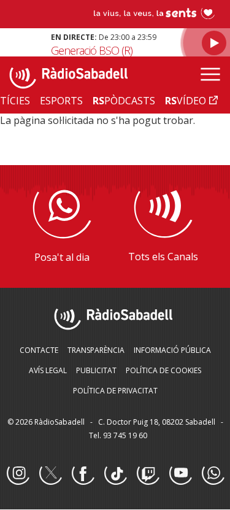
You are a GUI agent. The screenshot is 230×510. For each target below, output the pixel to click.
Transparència (96, 350)
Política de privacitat (115, 390)
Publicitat (96, 370)
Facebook (83, 474)
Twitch (148, 474)
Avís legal (48, 370)
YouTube (180, 474)
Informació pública (172, 350)
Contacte (39, 350)
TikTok (115, 474)
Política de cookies (163, 370)
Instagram (18, 474)
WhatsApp (213, 474)
